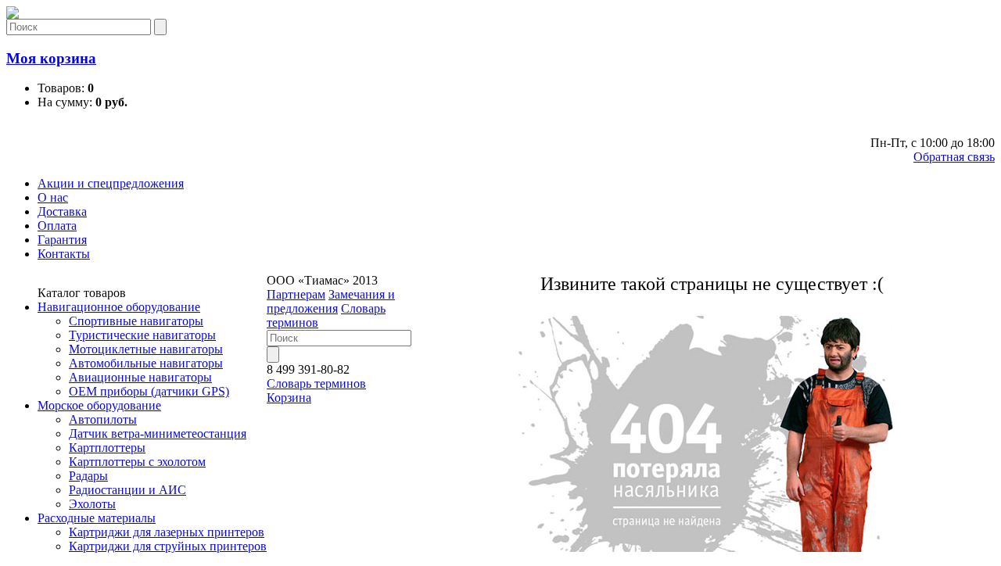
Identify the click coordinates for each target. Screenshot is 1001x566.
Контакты (64, 253)
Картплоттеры (107, 447)
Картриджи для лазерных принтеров (166, 532)
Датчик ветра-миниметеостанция (157, 433)
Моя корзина (51, 58)
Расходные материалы (97, 518)
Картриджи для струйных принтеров (168, 546)
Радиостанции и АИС (127, 489)
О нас (53, 197)
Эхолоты (92, 503)
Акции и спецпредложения (111, 183)
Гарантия (62, 239)
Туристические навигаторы (142, 335)
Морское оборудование (99, 405)
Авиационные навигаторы (140, 377)
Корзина (289, 397)
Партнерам (296, 294)
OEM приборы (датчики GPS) (149, 391)
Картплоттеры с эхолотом (137, 461)
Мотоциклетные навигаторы (146, 349)
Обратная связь (954, 156)
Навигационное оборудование (119, 306)
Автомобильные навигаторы (146, 363)
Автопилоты (103, 419)
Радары (88, 475)
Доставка (62, 211)
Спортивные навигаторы (136, 321)
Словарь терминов (316, 383)
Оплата (57, 225)
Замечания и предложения (331, 301)
